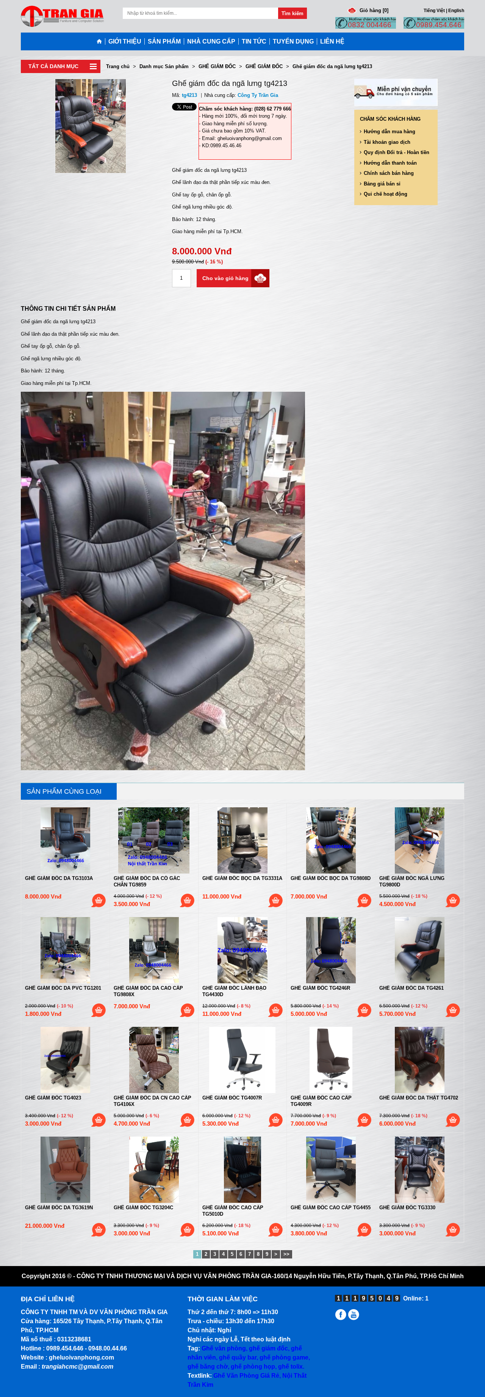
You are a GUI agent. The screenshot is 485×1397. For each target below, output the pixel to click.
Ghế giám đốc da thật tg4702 (418, 1098)
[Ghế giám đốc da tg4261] (419, 950)
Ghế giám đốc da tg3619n (59, 1207)
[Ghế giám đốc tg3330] (419, 1170)
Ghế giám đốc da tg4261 (411, 988)
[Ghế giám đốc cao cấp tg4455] (331, 1170)
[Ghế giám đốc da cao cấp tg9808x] (154, 950)
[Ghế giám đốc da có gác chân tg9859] (154, 840)
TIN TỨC (254, 41)
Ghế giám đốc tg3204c (143, 1207)
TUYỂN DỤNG (293, 41)
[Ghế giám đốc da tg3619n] (65, 1170)
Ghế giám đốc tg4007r (232, 1098)
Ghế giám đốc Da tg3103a (59, 878)
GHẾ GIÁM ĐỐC (217, 66)
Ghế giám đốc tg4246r (320, 988)
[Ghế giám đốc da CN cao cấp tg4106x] (154, 1060)
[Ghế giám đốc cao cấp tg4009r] (331, 1060)
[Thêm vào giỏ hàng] (98, 900)
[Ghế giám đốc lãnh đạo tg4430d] (242, 950)
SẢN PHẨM (164, 41)
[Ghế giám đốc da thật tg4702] (419, 1060)
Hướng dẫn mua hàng (389, 131)
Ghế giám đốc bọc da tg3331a (242, 878)
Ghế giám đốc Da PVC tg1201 (63, 988)
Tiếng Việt (434, 10)
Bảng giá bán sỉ (382, 184)
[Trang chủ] (101, 41)
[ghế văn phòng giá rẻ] (62, 16)
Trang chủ (118, 66)
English (456, 10)
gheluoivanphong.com (81, 1357)
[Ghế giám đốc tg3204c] (154, 1170)
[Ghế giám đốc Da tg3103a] (65, 840)
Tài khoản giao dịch (387, 142)
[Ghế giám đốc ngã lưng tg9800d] (419, 840)
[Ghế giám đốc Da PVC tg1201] (65, 950)
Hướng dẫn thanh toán (390, 163)
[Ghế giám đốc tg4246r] (331, 950)
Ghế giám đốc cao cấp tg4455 (331, 1207)
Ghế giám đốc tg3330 (407, 1207)
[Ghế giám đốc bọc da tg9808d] (331, 840)
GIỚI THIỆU (124, 41)
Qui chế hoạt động (385, 194)
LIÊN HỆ (332, 41)
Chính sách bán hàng (389, 173)
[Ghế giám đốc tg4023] (65, 1060)
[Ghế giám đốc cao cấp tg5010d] (242, 1170)
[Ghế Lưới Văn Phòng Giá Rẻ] (341, 1318)
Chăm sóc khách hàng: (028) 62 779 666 (245, 109)
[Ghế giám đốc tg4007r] (242, 1060)
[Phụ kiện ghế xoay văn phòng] (354, 1318)
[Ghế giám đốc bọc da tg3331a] (242, 840)
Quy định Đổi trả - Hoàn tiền (396, 152)
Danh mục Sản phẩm (164, 66)
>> (286, 1254)
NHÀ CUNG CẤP (211, 41)
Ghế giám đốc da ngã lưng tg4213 (332, 66)
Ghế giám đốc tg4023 (53, 1098)
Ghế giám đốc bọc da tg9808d (331, 878)
